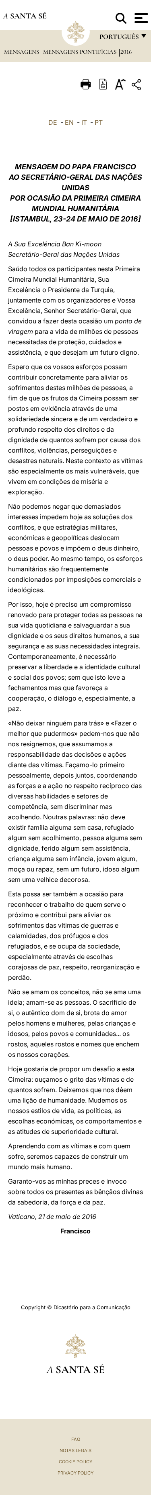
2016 (126, 51)
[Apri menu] (140, 18)
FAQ (75, 1439)
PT (99, 122)
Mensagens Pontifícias (80, 51)
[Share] (137, 86)
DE (52, 122)
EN (69, 122)
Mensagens (22, 51)
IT (84, 122)
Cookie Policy (75, 1462)
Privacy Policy (75, 1473)
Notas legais (75, 1450)
